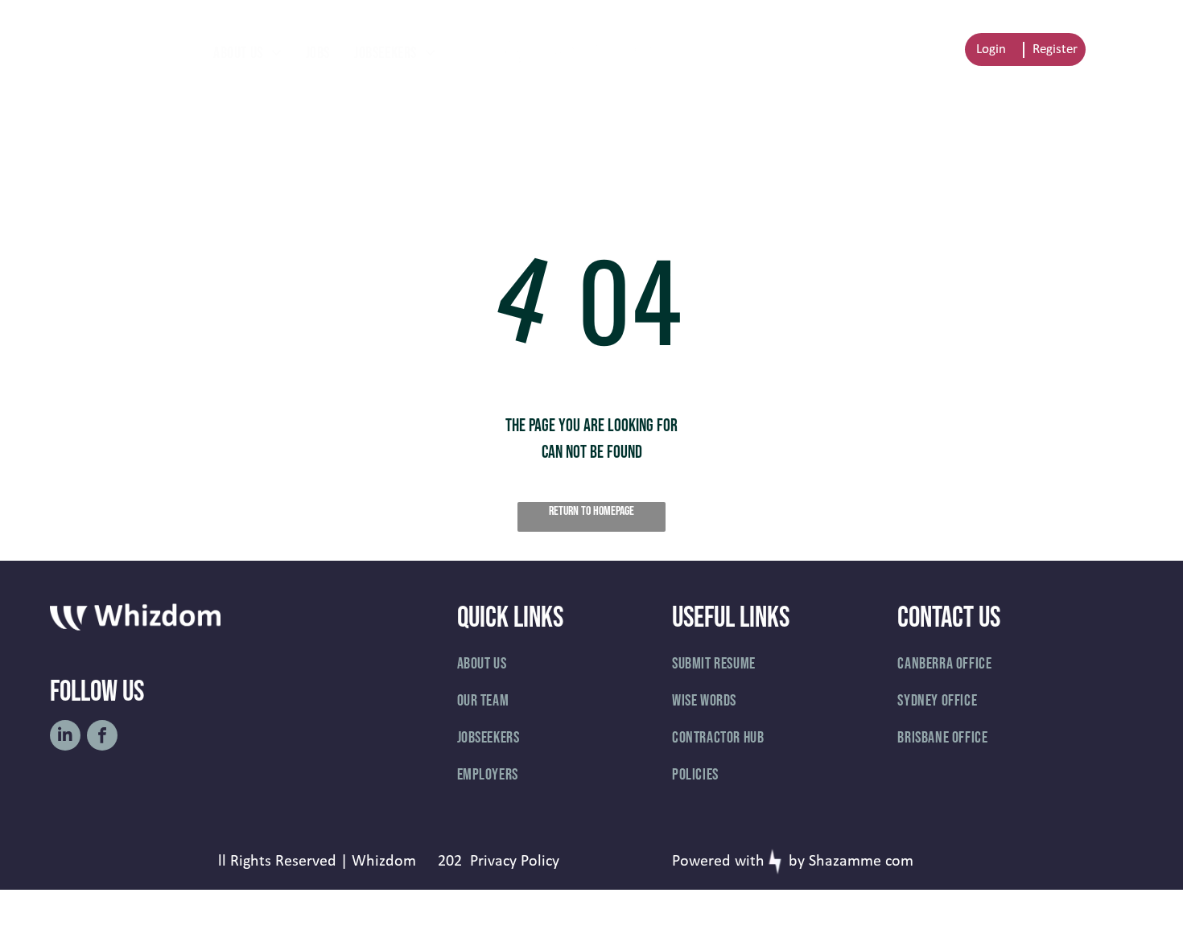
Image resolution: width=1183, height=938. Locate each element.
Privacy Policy (514, 862)
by (797, 862)
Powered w (709, 862)
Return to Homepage (591, 511)
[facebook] (102, 737)
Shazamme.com (861, 862)
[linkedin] (65, 737)
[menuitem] (247, 53)
